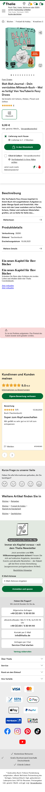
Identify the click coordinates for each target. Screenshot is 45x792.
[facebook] (7, 731)
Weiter (12, 455)
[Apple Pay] (13, 710)
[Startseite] (3, 21)
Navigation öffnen (4, 11)
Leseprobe (40, 65)
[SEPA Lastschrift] (14, 699)
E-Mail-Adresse (9, 576)
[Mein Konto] (29, 3)
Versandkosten (36, 783)
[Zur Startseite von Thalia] (14, 3)
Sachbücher (16, 513)
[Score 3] (22, 484)
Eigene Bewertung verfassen (22, 396)
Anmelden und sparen (22, 589)
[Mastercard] (29, 689)
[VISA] (16, 689)
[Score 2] (13, 484)
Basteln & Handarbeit (11, 508)
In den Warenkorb (24, 147)
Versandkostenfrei (29, 128)
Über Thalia (6, 658)
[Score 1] (4, 484)
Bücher (10, 21)
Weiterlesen (8, 219)
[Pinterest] (27, 731)
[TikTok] (37, 731)
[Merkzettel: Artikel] (35, 3)
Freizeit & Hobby (23, 21)
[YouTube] (22, 742)
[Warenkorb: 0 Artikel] (40, 3)
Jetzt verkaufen (8, 286)
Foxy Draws (7, 79)
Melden (10, 446)
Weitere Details (10, 248)
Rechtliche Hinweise (22, 570)
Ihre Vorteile (6, 678)
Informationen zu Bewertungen (16, 390)
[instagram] (17, 731)
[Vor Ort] (24, 3)
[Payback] (13, 721)
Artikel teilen (40, 32)
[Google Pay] (33, 699)
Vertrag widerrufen (22, 651)
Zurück (4, 455)
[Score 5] (39, 484)
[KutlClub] (33, 721)
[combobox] (5, 136)
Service (4, 665)
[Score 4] (30, 484)
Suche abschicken (15, 14)
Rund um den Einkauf (11, 672)
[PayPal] (31, 710)
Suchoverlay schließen (22, 10)
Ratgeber (15, 501)
